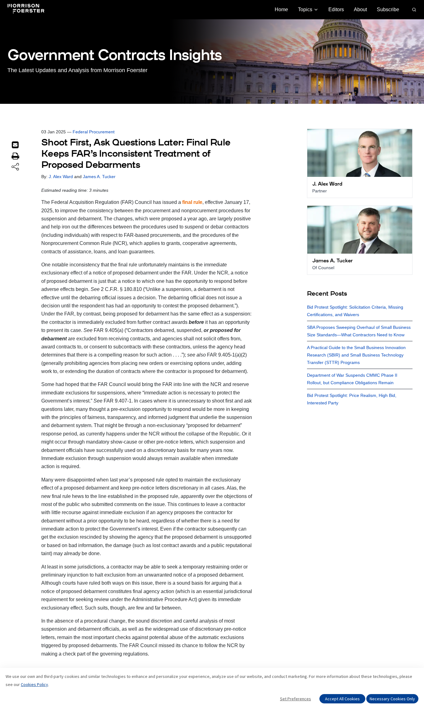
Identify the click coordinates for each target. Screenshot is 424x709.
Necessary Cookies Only (392, 699)
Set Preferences (295, 699)
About (360, 9)
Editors (336, 9)
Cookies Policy (34, 684)
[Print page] (15, 156)
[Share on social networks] (15, 167)
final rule (192, 202)
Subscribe (388, 9)
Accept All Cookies (342, 699)
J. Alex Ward (61, 176)
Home (281, 9)
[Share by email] (15, 145)
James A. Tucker (99, 176)
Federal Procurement (94, 131)
